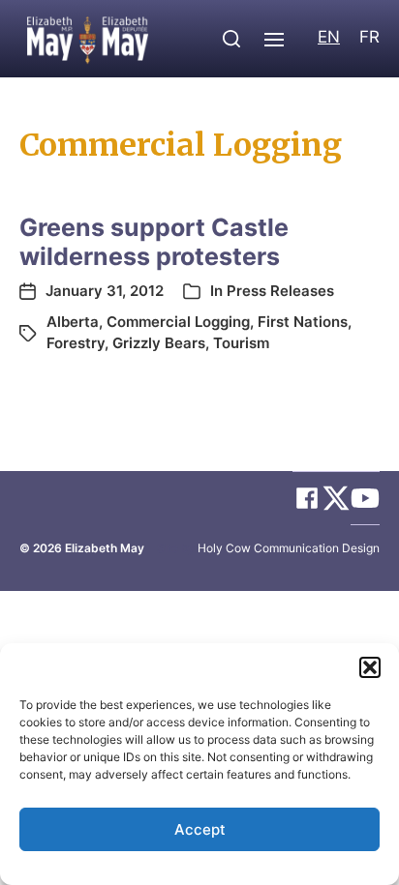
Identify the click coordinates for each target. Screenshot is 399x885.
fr (369, 36)
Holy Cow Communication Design (289, 548)
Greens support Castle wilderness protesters (154, 242)
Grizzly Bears (158, 343)
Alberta (72, 321)
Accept (200, 829)
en (329, 36)
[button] (370, 667)
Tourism (241, 343)
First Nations (303, 321)
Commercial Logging (178, 321)
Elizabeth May (104, 548)
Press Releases (280, 290)
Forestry (75, 343)
